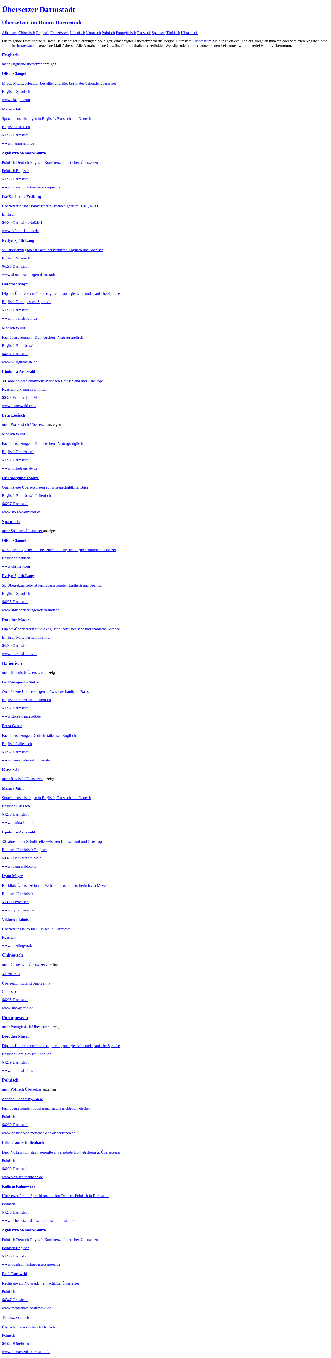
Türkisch (173, 33)
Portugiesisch (126, 33)
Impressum (203, 41)
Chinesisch (26, 33)
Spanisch (159, 33)
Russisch (144, 33)
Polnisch (108, 33)
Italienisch (77, 33)
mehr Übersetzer (22, 64)
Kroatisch (93, 33)
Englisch (42, 33)
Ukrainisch (189, 33)
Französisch (59, 33)
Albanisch (9, 33)
